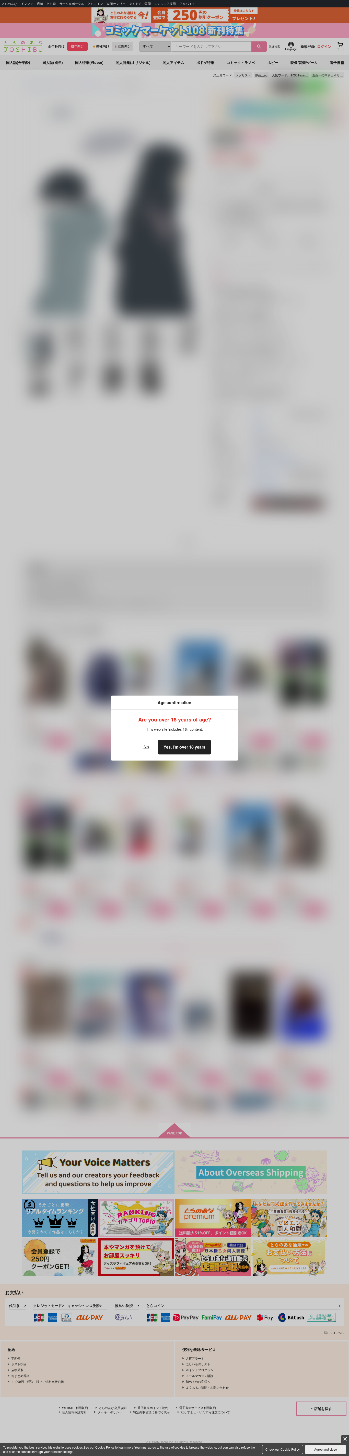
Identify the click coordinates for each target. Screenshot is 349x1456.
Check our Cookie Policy (282, 1449)
